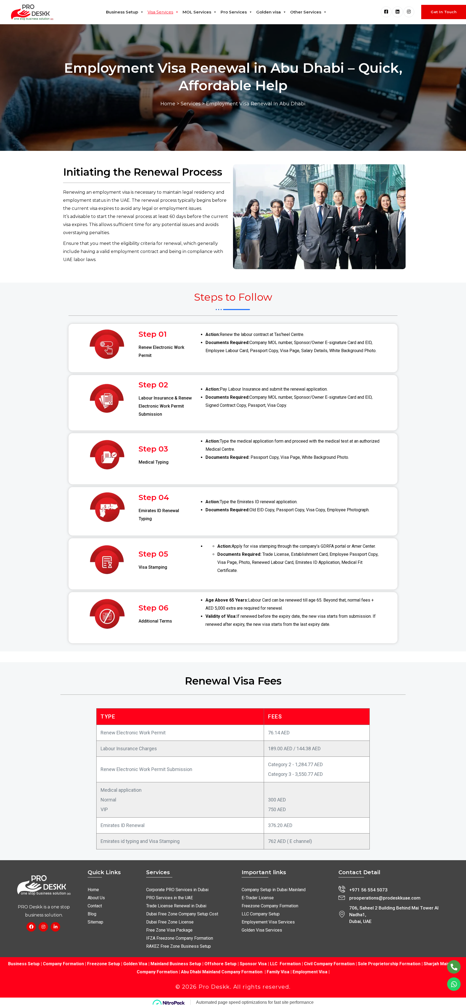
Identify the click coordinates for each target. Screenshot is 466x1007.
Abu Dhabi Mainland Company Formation (221, 971)
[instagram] (408, 11)
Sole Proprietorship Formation (389, 963)
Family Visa (278, 971)
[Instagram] (43, 927)
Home (167, 104)
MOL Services (197, 12)
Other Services (305, 12)
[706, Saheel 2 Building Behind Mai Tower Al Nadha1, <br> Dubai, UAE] (341, 914)
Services (191, 104)
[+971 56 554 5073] (341, 889)
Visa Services (160, 12)
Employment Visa (310, 971)
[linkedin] (397, 11)
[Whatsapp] (454, 984)
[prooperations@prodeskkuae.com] (341, 897)
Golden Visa (135, 963)
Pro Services (234, 12)
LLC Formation (285, 963)
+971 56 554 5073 (368, 890)
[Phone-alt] (454, 967)
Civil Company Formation (329, 963)
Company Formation (63, 963)
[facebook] (386, 11)
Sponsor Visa (253, 963)
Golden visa (268, 12)
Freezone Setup (103, 963)
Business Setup (122, 12)
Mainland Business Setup (175, 963)
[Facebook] (31, 927)
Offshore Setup (220, 963)
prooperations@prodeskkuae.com (384, 898)
